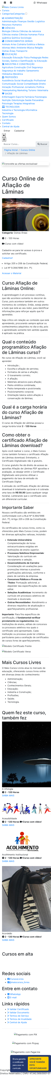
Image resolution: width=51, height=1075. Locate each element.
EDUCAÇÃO (10, 54)
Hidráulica (7, 74)
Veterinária (42, 90)
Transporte (21, 51)
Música (30, 47)
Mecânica (18, 74)
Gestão (31, 21)
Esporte (20, 97)
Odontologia (18, 100)
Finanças (22, 21)
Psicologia (7, 103)
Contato (6, 123)
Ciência (15, 31)
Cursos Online (28, 150)
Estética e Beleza (35, 44)
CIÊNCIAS (9, 28)
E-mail (13, 997)
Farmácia (29, 97)
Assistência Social (11, 80)
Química (16, 37)
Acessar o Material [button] (11, 273)
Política (40, 87)
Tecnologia (7, 113)
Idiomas (6, 47)
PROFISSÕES (11, 77)
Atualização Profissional (33, 80)
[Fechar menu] (4, 135)
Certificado (8, 119)
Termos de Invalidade (20, 1019)
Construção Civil (22, 67)
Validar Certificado (19, 1009)
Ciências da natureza (30, 31)
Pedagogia (35, 57)
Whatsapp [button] (42, 2)
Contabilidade (31, 83)
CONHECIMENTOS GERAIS (18, 41)
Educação (7, 57)
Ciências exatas (10, 34)
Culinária (21, 44)
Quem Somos (9, 116)
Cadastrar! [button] (7, 258)
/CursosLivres (16, 979)
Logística (40, 21)
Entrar (7, 130)
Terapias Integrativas (24, 103)
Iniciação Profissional (13, 87)
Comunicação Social (12, 83)
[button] (5, 2)
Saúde (28, 100)
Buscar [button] (43, 144)
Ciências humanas (28, 34)
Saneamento (32, 70)
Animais (6, 44)
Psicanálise (37, 100)
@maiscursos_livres (19, 982)
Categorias (7, 13)
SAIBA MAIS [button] (8, 795)
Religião (39, 47)
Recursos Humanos (12, 24)
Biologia (6, 31)
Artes (13, 44)
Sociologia (26, 37)
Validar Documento (19, 1012)
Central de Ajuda (10, 126)
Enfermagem (8, 97)
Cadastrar (19, 130)
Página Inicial (11, 150)
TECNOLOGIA (12, 106)
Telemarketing (9, 90)
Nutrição (6, 100)
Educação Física (21, 57)
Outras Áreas (8, 51)
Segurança (37, 67)
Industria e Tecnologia (13, 110)
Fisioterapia (41, 97)
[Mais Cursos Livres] (13, 6)
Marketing (22, 90)
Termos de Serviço (19, 1015)
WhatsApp (15, 994)
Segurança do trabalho (14, 70)
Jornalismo (30, 87)
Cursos (5, 10)
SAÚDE (8, 93)
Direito (42, 83)
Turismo (32, 90)
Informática (31, 110)
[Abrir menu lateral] (4, 139)
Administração (9, 21)
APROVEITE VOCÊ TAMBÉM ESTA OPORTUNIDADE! (38, 1063)
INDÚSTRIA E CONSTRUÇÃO (19, 64)
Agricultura (7, 67)
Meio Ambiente (18, 47)
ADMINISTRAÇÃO (13, 18)
